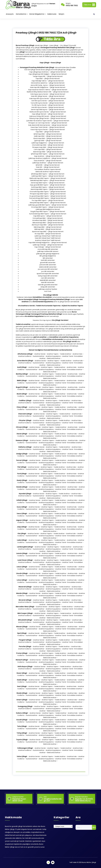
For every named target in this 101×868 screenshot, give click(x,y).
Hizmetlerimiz (21, 14)
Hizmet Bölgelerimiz (36, 14)
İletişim (61, 14)
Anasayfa (10, 14)
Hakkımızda (51, 14)
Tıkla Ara (87, 5)
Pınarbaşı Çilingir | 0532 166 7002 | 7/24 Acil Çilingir (46, 32)
